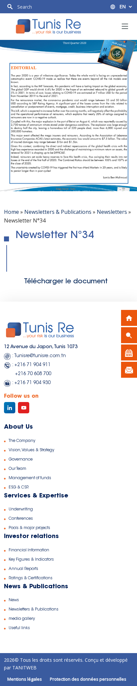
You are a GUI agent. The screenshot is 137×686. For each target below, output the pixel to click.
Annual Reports (23, 569)
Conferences (21, 519)
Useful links (19, 628)
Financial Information (29, 550)
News (14, 600)
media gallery (22, 619)
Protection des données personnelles (88, 679)
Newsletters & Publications (57, 211)
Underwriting (21, 509)
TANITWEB (24, 667)
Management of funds (30, 478)
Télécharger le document (66, 281)
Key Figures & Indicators (31, 560)
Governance (21, 460)
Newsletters (112, 211)
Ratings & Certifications (31, 578)
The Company (22, 441)
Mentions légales (24, 679)
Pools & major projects (29, 528)
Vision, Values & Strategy (31, 450)
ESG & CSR (19, 487)
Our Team (17, 469)
